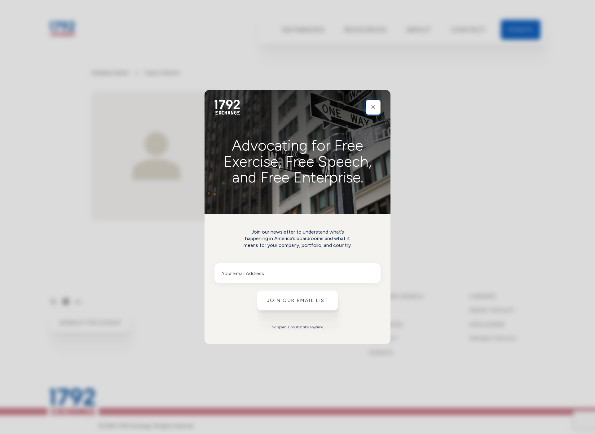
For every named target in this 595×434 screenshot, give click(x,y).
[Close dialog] (373, 107)
